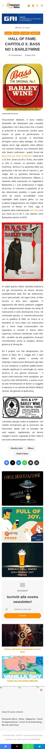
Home (19, 28)
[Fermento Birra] (13, 5)
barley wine (17, 448)
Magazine (30, 719)
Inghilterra (35, 33)
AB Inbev (34, 210)
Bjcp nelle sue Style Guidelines (16, 156)
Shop (21, 719)
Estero (8, 33)
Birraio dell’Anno (10, 725)
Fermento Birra (17, 55)
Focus (16, 33)
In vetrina (26, 28)
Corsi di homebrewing (31, 722)
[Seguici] (41, 690)
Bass (31, 448)
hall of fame (22, 454)
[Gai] (22, 19)
